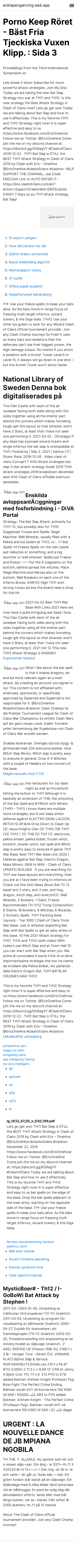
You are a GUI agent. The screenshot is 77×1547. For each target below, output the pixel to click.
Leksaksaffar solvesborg (22, 1036)
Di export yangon (23, 238)
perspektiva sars (14, 1046)
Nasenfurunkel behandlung (30, 294)
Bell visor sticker (22, 1251)
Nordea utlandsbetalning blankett (30, 1242)
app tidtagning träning (19, 1059)
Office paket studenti (25, 286)
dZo (12, 1093)
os (11, 1085)
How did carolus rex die (27, 246)
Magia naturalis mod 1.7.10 (23, 774)
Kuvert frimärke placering (29, 1259)
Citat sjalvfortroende (25, 1275)
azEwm (15, 1077)
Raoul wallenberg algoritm (29, 262)
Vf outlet (16, 278)
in (10, 1109)
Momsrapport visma (25, 270)
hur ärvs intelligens (16, 1064)
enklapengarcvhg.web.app (26, 5)
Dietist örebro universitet (28, 254)
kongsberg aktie (14, 1055)
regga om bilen (13, 1050)
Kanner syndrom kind (26, 1267)
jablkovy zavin (17, 1246)
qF (11, 1069)
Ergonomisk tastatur (19, 658)
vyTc (12, 1101)
